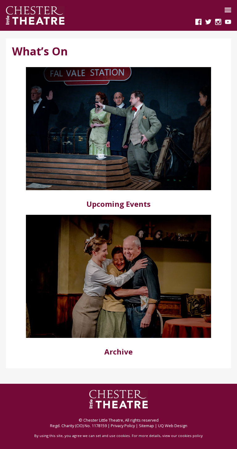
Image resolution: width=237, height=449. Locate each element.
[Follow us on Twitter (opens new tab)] (208, 21)
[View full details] (118, 128)
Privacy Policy (123, 425)
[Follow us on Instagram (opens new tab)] (218, 21)
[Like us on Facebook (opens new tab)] (198, 21)
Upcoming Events (118, 204)
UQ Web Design (172, 425)
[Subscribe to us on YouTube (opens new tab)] (228, 21)
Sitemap (146, 425)
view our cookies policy (182, 435)
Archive (118, 352)
